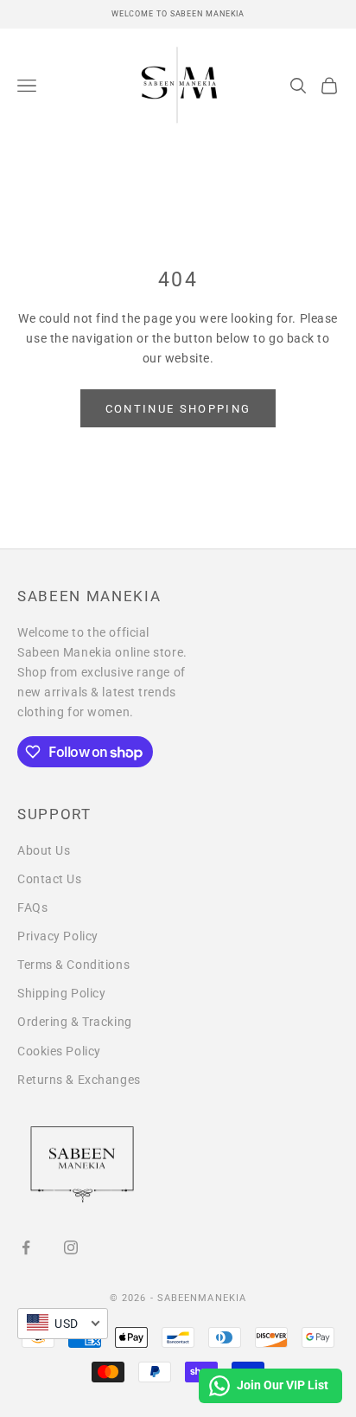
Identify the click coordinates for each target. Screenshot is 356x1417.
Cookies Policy (59, 1051)
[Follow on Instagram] (70, 1247)
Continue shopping (178, 408)
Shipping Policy (61, 993)
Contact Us (49, 879)
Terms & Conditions (73, 964)
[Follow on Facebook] (26, 1247)
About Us (43, 850)
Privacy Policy (58, 936)
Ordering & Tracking (74, 1022)
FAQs (32, 907)
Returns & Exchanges (79, 1080)
